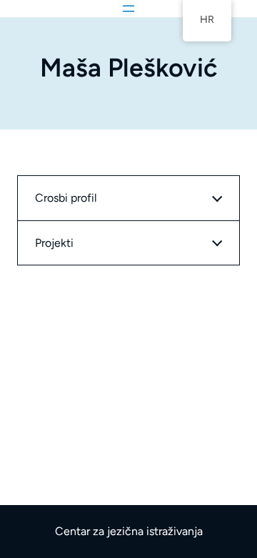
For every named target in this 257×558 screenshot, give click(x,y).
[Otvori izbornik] (128, 8)
